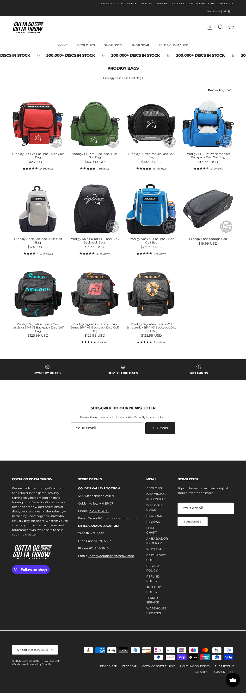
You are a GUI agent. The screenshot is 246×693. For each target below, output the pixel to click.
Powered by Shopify (39, 664)
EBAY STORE (200, 672)
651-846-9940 (99, 548)
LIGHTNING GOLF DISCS (194, 666)
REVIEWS (161, 3)
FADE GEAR (129, 666)
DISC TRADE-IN (127, 3)
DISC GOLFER (108, 666)
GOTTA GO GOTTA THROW (158, 666)
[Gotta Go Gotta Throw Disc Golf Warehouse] (28, 27)
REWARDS (146, 3)
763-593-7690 (99, 511)
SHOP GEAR (140, 45)
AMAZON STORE (224, 672)
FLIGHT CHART (205, 3)
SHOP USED (113, 45)
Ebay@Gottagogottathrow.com (111, 556)
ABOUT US (154, 488)
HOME (62, 45)
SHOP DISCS (86, 45)
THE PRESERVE (224, 666)
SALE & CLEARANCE (173, 45)
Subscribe (160, 428)
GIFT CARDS (107, 3)
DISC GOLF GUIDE (182, 3)
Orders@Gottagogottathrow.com (112, 518)
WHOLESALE (226, 3)
